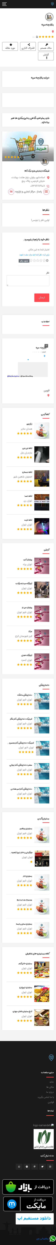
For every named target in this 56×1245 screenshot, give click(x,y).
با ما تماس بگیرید (45, 1097)
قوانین (51, 1102)
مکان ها (50, 1087)
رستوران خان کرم (25, 963)
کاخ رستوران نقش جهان (22, 1011)
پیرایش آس (27, 559)
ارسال (42, 297)
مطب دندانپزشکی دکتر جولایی (20, 765)
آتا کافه (29, 424)
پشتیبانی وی (42, 1239)
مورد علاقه (10, 48)
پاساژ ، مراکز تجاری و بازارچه (28, 192)
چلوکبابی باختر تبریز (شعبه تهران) (22, 854)
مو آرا (30, 631)
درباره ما (50, 1092)
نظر (47, 273)
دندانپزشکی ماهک (24, 695)
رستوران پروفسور (26, 828)
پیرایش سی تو (27, 607)
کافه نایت (28, 520)
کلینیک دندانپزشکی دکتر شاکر (21, 719)
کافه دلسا (28, 496)
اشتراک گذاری (28, 48)
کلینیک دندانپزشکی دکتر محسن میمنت (21, 745)
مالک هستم (46, 48)
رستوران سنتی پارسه (24, 924)
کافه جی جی (27, 448)
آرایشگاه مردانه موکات (24, 583)
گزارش (46, 55)
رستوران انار (27, 876)
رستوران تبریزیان (25, 987)
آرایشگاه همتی (26, 655)
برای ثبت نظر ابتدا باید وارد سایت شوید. (34, 254)
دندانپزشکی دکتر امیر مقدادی (21, 789)
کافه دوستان (27, 472)
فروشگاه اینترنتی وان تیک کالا (36, 170)
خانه (52, 1082)
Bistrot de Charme (24, 900)
